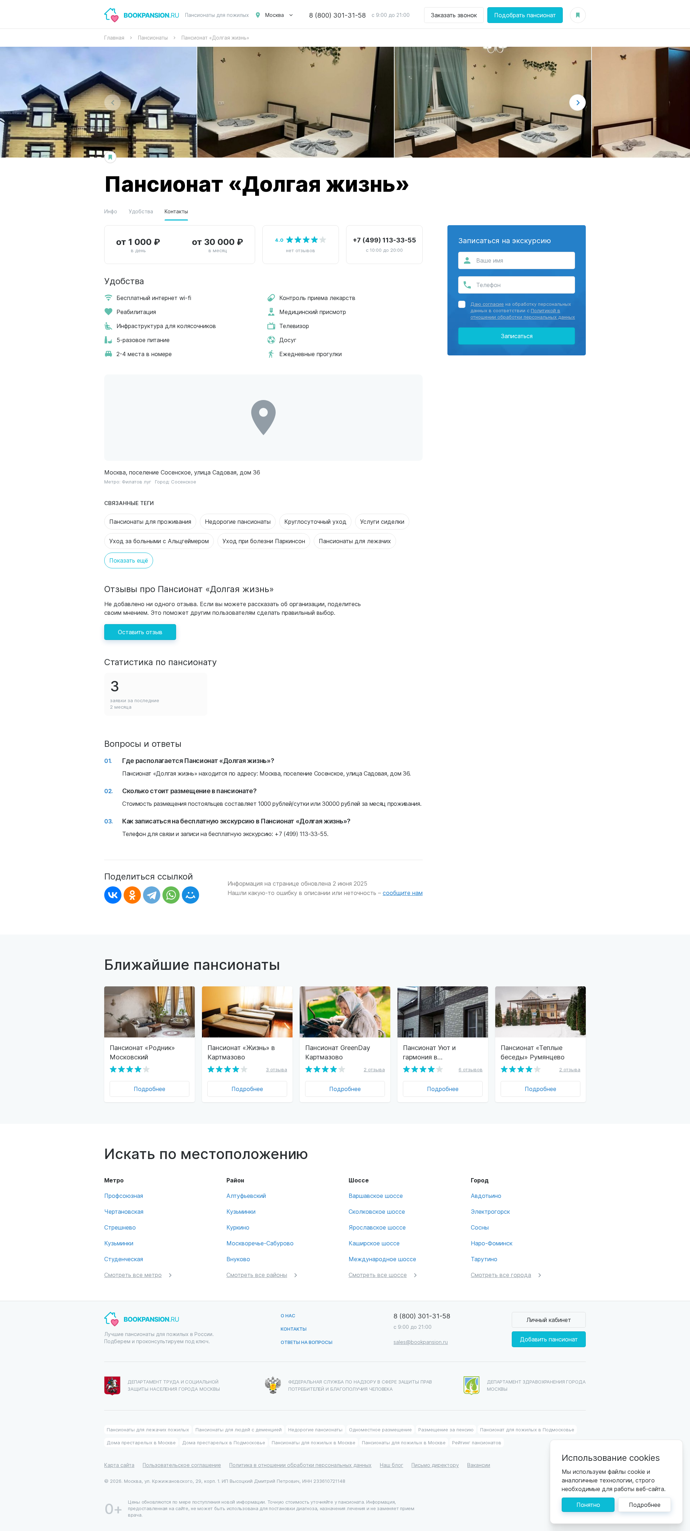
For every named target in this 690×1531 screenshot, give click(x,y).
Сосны (480, 1227)
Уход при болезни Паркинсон (263, 541)
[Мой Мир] (190, 895)
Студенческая (123, 1259)
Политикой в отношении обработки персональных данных (522, 313)
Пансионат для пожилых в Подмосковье (527, 1429)
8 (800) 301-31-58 (337, 15)
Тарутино (484, 1259)
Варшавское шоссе (376, 1195)
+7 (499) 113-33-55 (384, 239)
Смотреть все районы (256, 1274)
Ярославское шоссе (377, 1227)
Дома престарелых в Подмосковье (223, 1442)
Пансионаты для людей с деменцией (239, 1429)
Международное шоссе (382, 1259)
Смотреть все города (501, 1274)
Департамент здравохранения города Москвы (536, 1385)
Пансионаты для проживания (150, 521)
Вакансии (478, 1465)
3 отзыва (276, 1069)
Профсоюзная (123, 1195)
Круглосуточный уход (315, 521)
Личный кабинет (548, 1319)
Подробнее (149, 1088)
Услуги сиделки (382, 521)
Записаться (517, 336)
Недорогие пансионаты (238, 521)
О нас (288, 1315)
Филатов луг (136, 481)
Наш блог (391, 1465)
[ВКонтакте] (112, 895)
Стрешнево (120, 1227)
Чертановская (123, 1211)
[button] (577, 102)
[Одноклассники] (132, 895)
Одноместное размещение (380, 1429)
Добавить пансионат (549, 1339)
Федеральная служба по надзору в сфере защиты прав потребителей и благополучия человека (360, 1385)
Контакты (176, 211)
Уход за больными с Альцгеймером (159, 541)
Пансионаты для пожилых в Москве (313, 1442)
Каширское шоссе (374, 1243)
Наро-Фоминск (491, 1243)
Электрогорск (490, 1211)
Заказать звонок (454, 15)
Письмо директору (435, 1465)
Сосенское (183, 481)
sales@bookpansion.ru (421, 1342)
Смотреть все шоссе (378, 1274)
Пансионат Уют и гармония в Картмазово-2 (429, 1052)
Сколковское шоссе (377, 1211)
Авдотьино (486, 1195)
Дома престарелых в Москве (141, 1442)
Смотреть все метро (133, 1274)
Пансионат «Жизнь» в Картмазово (241, 1052)
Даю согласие (487, 304)
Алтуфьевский (246, 1195)
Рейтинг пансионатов (476, 1442)
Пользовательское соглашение (182, 1465)
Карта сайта (119, 1465)
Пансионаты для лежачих (355, 541)
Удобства (141, 211)
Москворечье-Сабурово (260, 1243)
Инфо (110, 211)
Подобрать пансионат (525, 15)
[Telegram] (151, 895)
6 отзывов (471, 1069)
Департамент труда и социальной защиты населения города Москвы (174, 1385)
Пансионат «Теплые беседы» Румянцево (533, 1052)
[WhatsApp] (171, 895)
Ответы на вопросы (306, 1342)
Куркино (237, 1227)
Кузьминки (118, 1243)
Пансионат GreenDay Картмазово (337, 1052)
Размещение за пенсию (446, 1429)
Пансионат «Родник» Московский (142, 1052)
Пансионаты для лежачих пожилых (148, 1429)
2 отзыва (374, 1069)
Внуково (238, 1259)
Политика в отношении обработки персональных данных (300, 1465)
